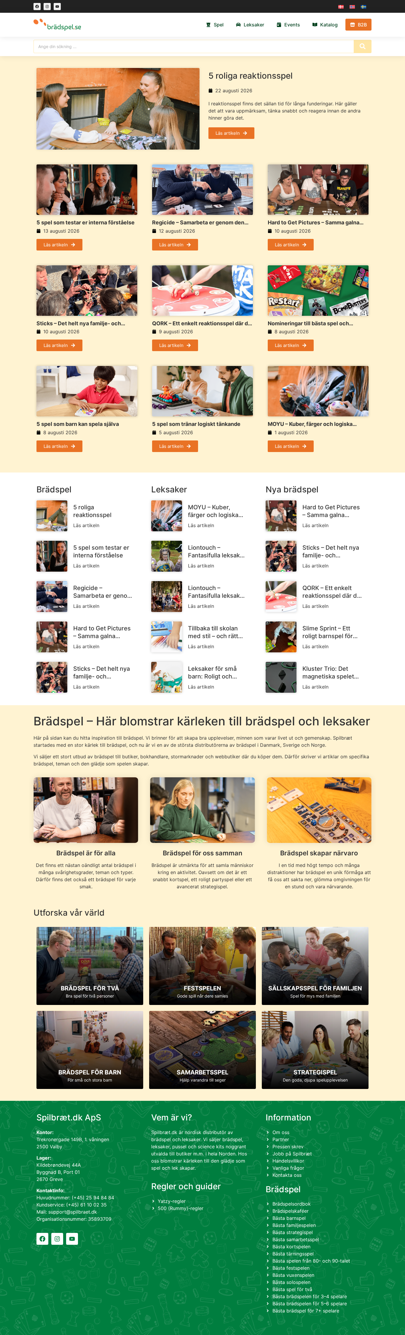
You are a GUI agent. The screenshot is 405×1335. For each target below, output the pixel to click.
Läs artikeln (86, 525)
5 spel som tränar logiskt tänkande (196, 424)
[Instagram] (47, 6)
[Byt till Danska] (341, 6)
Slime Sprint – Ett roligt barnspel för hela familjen (327, 632)
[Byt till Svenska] (363, 6)
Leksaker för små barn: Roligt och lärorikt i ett (212, 672)
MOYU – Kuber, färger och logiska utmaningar (310, 424)
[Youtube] (57, 6)
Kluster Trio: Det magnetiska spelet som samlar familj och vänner (328, 672)
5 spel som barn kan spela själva (77, 424)
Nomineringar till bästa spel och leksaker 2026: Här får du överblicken (316, 323)
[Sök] (362, 46)
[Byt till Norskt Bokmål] (352, 6)
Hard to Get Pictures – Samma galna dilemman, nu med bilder (313, 222)
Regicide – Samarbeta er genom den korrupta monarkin (198, 222)
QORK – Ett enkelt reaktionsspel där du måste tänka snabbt (201, 323)
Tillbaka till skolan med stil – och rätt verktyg (213, 632)
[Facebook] (37, 6)
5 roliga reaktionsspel (250, 76)
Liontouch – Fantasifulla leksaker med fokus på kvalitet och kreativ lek (217, 551)
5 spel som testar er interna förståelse (85, 222)
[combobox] (194, 46)
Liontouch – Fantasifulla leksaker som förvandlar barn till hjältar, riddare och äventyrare (217, 592)
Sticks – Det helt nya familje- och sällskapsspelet (78, 323)
